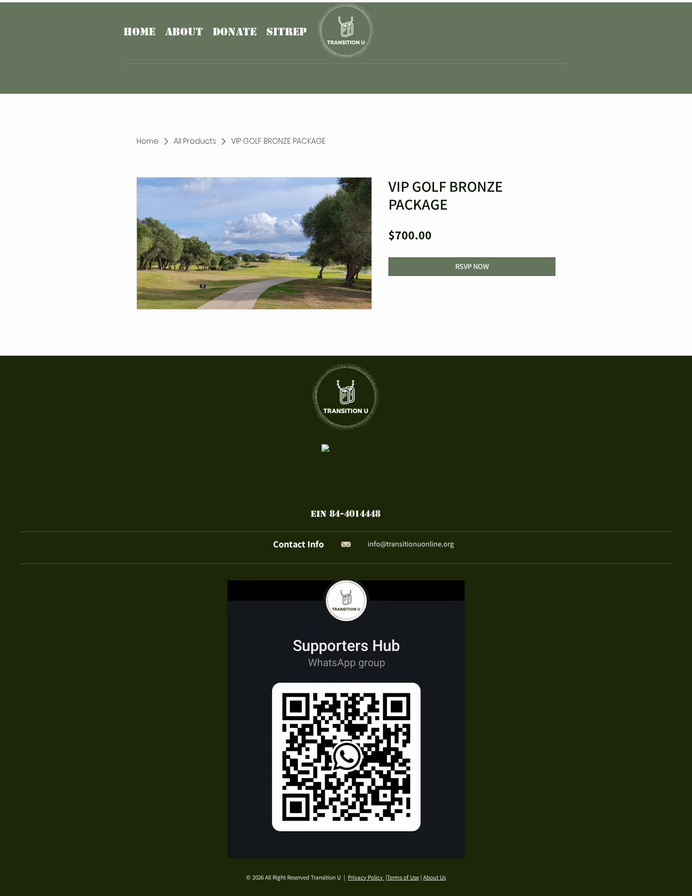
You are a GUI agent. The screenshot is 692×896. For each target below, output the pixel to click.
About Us (434, 877)
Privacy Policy (366, 877)
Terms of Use (403, 877)
